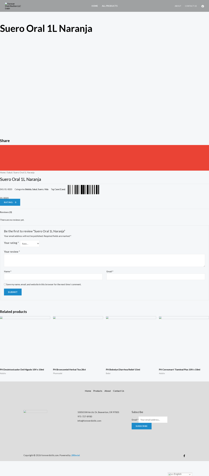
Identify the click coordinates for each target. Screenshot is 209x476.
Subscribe (142, 426)
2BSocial (75, 455)
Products (97, 390)
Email (109, 271)
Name (7, 271)
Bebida (28, 189)
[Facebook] (202, 6)
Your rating (11, 242)
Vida (46, 189)
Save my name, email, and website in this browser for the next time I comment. (43, 284)
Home (95, 6)
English (177, 474)
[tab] (6, 212)
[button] (104, 148)
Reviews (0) (6, 212)
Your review (12, 251)
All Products (109, 6)
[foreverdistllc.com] (15, 5)
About (178, 6)
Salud (9, 172)
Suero (41, 189)
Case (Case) (60, 189)
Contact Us (191, 6)
